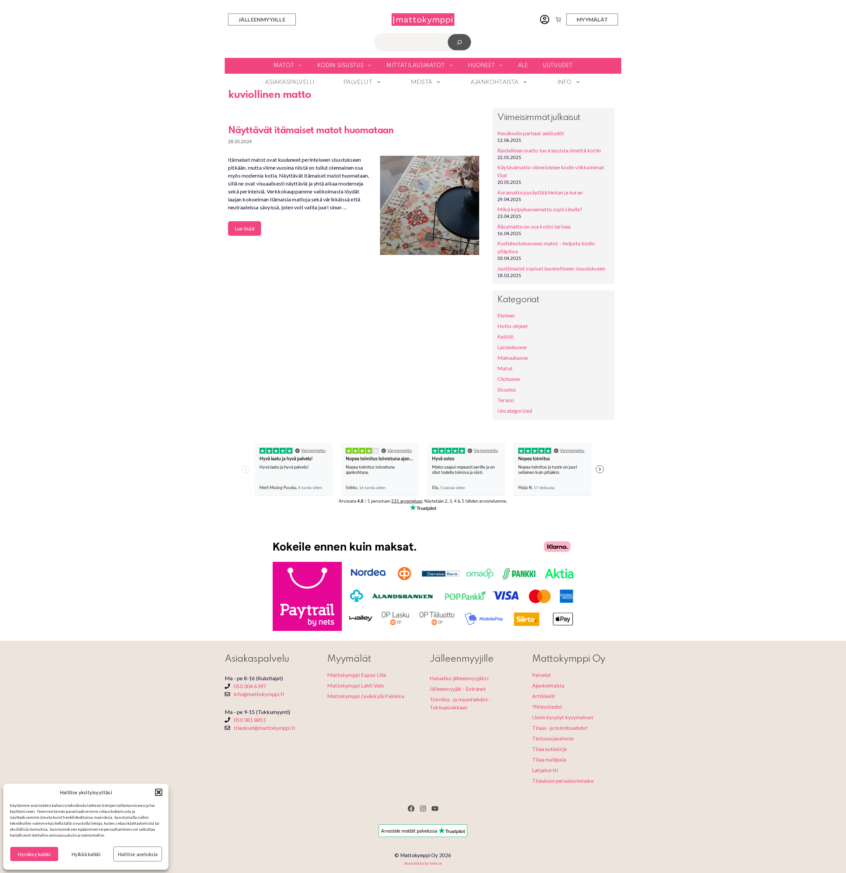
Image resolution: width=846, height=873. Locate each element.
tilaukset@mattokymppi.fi (264, 728)
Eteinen (506, 315)
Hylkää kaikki (86, 854)
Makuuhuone (512, 357)
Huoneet (481, 65)
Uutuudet (558, 65)
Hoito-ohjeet (512, 326)
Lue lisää (244, 228)
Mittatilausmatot (415, 65)
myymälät (592, 19)
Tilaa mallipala (549, 759)
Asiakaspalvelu (289, 81)
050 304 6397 (250, 686)
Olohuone (508, 379)
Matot (283, 65)
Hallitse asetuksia (138, 854)
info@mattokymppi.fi (259, 694)
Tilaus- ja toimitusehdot (560, 728)
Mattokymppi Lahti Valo (355, 685)
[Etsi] (459, 42)
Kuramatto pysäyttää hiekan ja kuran (540, 192)
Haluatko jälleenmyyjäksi (459, 678)
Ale (523, 65)
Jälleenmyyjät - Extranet (458, 689)
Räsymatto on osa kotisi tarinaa (533, 226)
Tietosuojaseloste (553, 738)
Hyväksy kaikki (34, 854)
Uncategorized (514, 410)
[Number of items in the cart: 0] (558, 19)
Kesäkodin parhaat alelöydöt (530, 133)
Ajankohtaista (495, 81)
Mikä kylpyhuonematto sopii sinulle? (539, 209)
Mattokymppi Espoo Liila (356, 675)
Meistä (421, 81)
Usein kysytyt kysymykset (562, 717)
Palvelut (357, 81)
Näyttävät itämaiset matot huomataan (311, 131)
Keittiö (505, 336)
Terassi (505, 400)
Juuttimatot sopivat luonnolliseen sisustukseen (551, 268)
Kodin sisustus (340, 65)
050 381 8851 (250, 720)
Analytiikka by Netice (423, 863)
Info (564, 81)
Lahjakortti (545, 770)
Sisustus (506, 389)
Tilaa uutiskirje (549, 749)
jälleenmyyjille (262, 19)
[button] (158, 792)
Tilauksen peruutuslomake (563, 780)
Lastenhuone (511, 347)
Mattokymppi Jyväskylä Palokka (365, 696)
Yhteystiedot (547, 706)
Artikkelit (543, 696)
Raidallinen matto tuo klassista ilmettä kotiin (549, 150)
